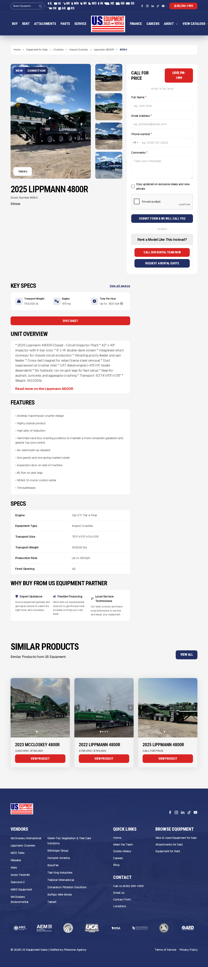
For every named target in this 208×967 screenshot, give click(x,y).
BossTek (53, 865)
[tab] (36, 731)
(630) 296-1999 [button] (183, 6)
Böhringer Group (57, 850)
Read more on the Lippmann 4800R (44, 388)
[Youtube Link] (163, 6)
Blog (116, 865)
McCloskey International (26, 838)
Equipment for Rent (167, 851)
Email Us (118, 893)
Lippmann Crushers (23, 845)
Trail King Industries (59, 872)
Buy (15, 24)
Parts (65, 24)
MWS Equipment (21, 889)
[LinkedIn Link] (152, 6)
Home (117, 838)
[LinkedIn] (183, 812)
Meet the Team (123, 844)
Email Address (141, 116)
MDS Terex (18, 853)
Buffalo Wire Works (59, 894)
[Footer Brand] (22, 808)
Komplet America (58, 858)
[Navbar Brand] (108, 24)
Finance (136, 24)
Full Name (138, 97)
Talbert (51, 902)
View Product (40, 758)
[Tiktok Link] (157, 6)
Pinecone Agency (75, 950)
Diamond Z (18, 882)
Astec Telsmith (20, 875)
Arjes (14, 867)
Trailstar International (60, 880)
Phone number (141, 134)
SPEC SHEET (70, 321)
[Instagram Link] (147, 6)
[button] (171, 24)
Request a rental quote (162, 263)
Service (80, 24)
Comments (139, 152)
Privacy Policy (188, 950)
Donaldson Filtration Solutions (66, 887)
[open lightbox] (108, 77)
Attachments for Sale (169, 844)
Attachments (45, 24)
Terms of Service (165, 950)
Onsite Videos (122, 851)
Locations (119, 906)
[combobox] (135, 142)
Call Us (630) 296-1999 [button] (128, 886)
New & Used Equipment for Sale (176, 838)
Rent (26, 24)
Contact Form (122, 899)
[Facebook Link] (142, 6)
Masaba (16, 860)
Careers (152, 24)
